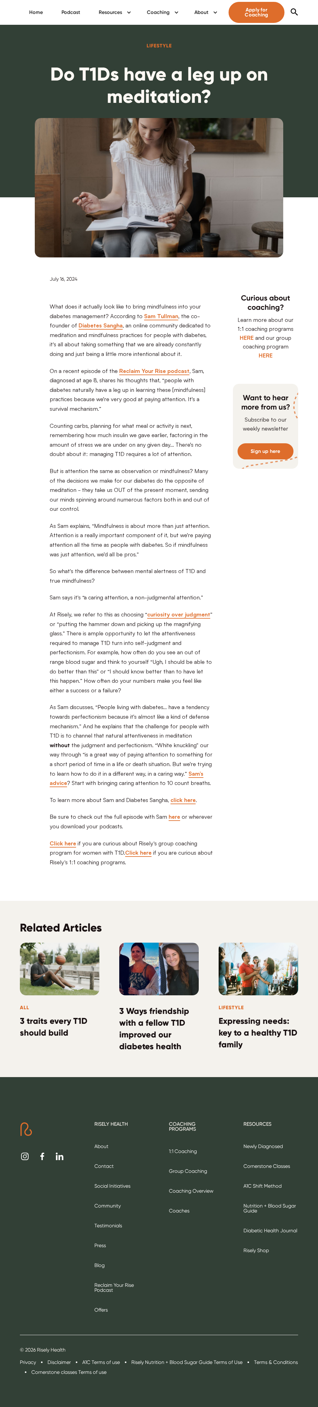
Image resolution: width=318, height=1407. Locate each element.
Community (107, 1206)
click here (183, 800)
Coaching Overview (191, 1191)
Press (100, 1245)
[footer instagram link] (25, 1156)
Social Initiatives (112, 1186)
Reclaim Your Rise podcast (154, 370)
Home (36, 12)
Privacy (28, 1362)
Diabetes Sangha (101, 325)
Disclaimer (59, 1362)
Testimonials (108, 1226)
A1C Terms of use (101, 1362)
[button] (113, 12)
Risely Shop (256, 1250)
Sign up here (265, 451)
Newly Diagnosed (263, 1146)
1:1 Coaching (183, 1151)
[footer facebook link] (42, 1156)
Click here (63, 843)
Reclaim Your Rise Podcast (114, 1287)
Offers (101, 1310)
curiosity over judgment (178, 614)
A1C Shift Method (262, 1186)
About (101, 1146)
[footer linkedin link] (60, 1156)
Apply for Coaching (256, 12)
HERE (247, 337)
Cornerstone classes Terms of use (69, 1372)
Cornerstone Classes (266, 1166)
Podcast (70, 12)
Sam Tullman (161, 316)
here (174, 816)
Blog (99, 1265)
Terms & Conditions (276, 1362)
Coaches (179, 1211)
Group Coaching (188, 1171)
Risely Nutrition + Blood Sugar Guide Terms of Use (187, 1362)
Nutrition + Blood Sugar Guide (269, 1208)
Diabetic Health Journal (270, 1231)
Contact (104, 1166)
